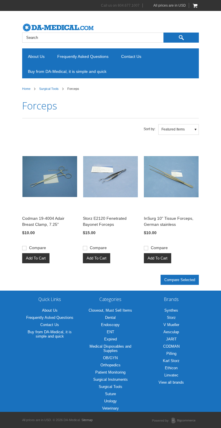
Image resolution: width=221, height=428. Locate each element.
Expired (110, 339)
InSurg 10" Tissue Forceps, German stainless (168, 221)
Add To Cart (36, 258)
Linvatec (171, 375)
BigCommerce (185, 421)
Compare (37, 247)
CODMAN (171, 346)
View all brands (171, 382)
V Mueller (171, 325)
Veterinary (110, 408)
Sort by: (149, 129)
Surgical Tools (49, 88)
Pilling (171, 353)
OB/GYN (110, 358)
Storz (171, 317)
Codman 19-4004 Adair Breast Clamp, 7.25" (43, 221)
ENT (110, 332)
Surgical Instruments (110, 379)
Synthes (171, 310)
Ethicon (171, 368)
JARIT (171, 339)
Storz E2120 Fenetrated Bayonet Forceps (105, 221)
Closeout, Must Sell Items (110, 310)
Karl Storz (171, 361)
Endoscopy (110, 325)
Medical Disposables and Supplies (110, 348)
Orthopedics (110, 365)
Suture (110, 394)
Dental (110, 317)
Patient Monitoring (110, 372)
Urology (110, 401)
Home (26, 88)
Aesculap (171, 332)
